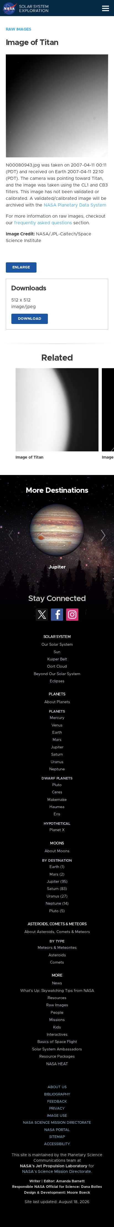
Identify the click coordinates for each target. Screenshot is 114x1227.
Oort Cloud (57, 666)
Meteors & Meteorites (57, 948)
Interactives (57, 1035)
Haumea (57, 807)
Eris (57, 814)
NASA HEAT (57, 1064)
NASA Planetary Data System (75, 205)
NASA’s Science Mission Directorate (56, 1172)
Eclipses (57, 681)
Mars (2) (57, 874)
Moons (57, 843)
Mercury (57, 718)
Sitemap (57, 1137)
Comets (57, 962)
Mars (57, 740)
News (57, 983)
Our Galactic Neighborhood (30, 21)
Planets (57, 694)
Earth (57, 733)
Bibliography (57, 1094)
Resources (57, 998)
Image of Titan (29, 457)
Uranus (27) (57, 896)
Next (102, 535)
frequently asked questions (43, 223)
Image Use (57, 1116)
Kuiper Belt (57, 659)
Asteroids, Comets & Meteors (57, 924)
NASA (7, 8)
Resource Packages (57, 1056)
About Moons (57, 851)
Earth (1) (57, 867)
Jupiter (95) (57, 882)
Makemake (57, 800)
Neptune (57, 769)
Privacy (57, 1108)
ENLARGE (21, 267)
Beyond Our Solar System (57, 674)
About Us (57, 1087)
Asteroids (57, 955)
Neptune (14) (57, 904)
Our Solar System (57, 645)
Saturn (57, 754)
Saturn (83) (57, 889)
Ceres (57, 792)
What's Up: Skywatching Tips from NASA (57, 991)
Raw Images (18, 29)
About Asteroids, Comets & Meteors (57, 932)
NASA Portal (57, 1130)
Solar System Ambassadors (57, 1049)
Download (29, 319)
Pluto (57, 785)
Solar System (57, 637)
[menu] (105, 8)
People (57, 1013)
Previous (12, 535)
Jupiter (57, 567)
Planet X (57, 830)
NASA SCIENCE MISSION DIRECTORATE (57, 1123)
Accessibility (57, 1144)
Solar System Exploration (30, 8)
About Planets (57, 702)
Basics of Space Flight (57, 1042)
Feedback (57, 1101)
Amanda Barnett (70, 1181)
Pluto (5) (57, 911)
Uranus (57, 762)
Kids (57, 1027)
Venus (57, 725)
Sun (57, 652)
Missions (57, 1020)
